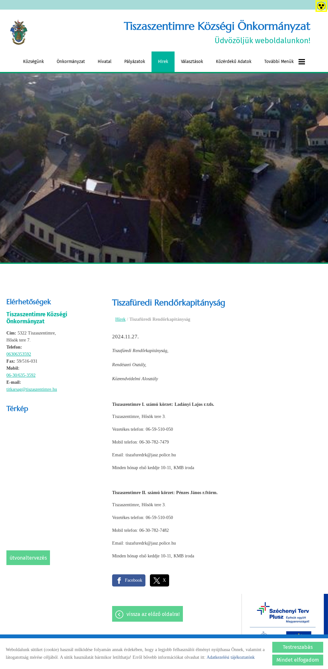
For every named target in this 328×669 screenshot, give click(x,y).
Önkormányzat (71, 61)
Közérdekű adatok (233, 61)
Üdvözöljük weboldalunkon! (217, 32)
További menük (279, 61)
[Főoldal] (19, 32)
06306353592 (18, 354)
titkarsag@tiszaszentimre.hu (31, 389)
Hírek (163, 61)
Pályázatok (134, 61)
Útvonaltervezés (28, 558)
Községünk (33, 61)
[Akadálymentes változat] (320, 4)
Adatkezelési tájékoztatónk (231, 657)
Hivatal (104, 61)
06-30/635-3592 (21, 375)
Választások (192, 61)
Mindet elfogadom (297, 660)
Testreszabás (298, 647)
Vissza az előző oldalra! (153, 614)
